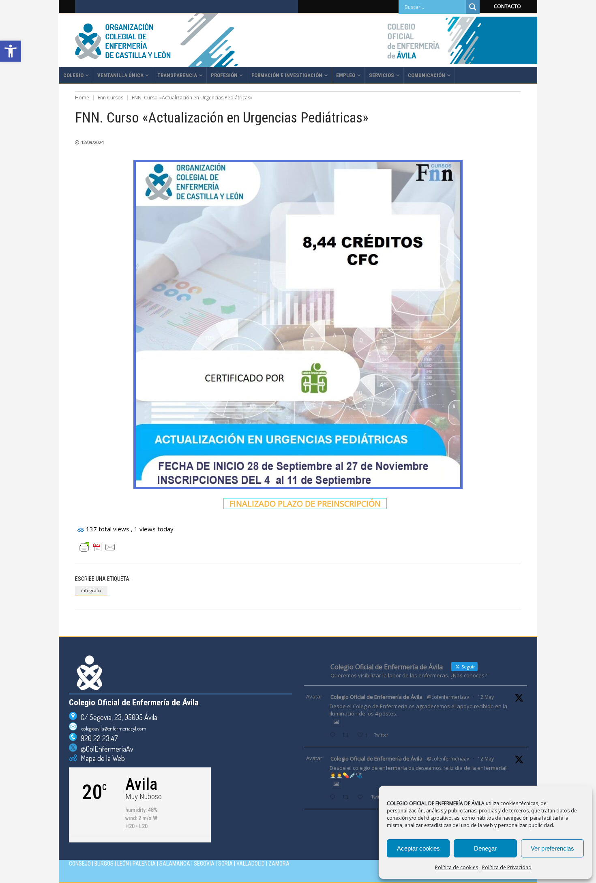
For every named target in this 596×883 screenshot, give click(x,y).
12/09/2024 (92, 142)
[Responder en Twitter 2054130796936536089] (334, 798)
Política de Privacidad (507, 867)
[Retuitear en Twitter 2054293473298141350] (348, 735)
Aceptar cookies (418, 848)
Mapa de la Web (101, 758)
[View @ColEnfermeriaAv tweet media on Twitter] (336, 721)
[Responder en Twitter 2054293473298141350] (334, 735)
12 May (486, 697)
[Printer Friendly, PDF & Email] (97, 547)
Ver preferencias (552, 848)
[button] (10, 51)
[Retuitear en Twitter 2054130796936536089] (348, 798)
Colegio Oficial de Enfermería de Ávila (376, 696)
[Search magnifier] (473, 7)
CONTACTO (507, 6)
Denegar (485, 848)
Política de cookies (456, 867)
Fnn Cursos (110, 97)
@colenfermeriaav (448, 697)
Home (82, 97)
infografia (91, 590)
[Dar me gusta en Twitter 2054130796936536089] (362, 798)
